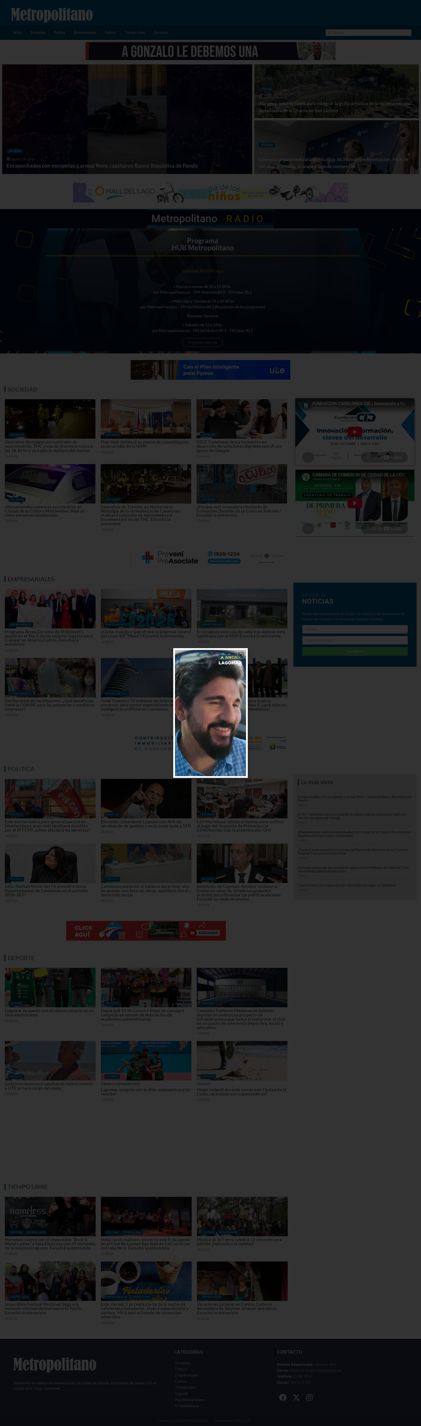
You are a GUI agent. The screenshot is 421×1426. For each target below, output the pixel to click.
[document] (210, 713)
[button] (240, 655)
